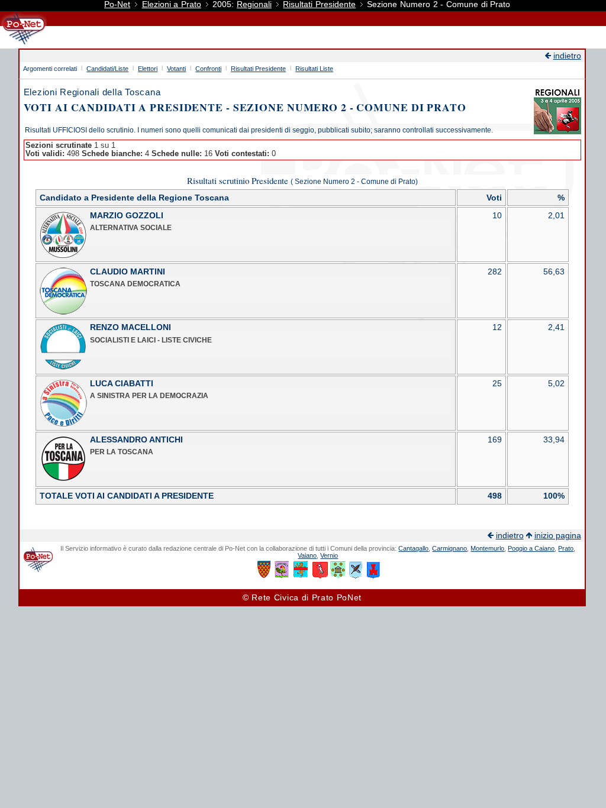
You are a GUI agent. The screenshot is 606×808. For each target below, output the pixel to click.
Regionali (254, 4)
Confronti (208, 68)
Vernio (329, 555)
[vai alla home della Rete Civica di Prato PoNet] (23, 44)
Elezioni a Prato (171, 4)
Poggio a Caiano (531, 548)
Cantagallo (413, 548)
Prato (565, 548)
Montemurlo (487, 548)
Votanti (176, 68)
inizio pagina (557, 535)
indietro (567, 55)
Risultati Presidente (319, 4)
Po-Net (117, 4)
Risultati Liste (314, 68)
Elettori (147, 68)
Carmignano (449, 548)
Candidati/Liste (107, 68)
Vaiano (307, 555)
